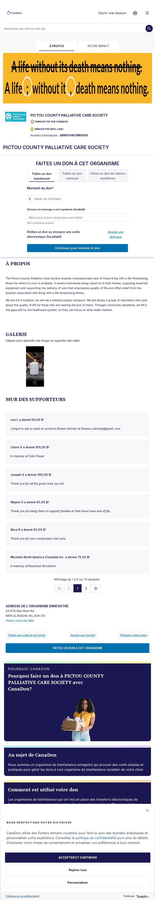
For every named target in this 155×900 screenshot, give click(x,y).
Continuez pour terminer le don (77, 248)
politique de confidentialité (95, 838)
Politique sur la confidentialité (22, 896)
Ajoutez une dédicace (115, 234)
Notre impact (98, 46)
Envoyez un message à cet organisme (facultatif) (56, 209)
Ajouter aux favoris (82, 635)
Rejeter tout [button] (78, 870)
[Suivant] (86, 588)
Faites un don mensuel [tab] (72, 176)
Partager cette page (133, 635)
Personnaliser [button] (77, 882)
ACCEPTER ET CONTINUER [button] (78, 857)
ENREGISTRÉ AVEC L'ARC (49, 129)
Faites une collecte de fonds (26, 635)
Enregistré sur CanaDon (51, 121)
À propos (56, 46)
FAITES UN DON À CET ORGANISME (77, 648)
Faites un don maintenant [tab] (41, 176)
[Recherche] (149, 28)
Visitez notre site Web (20, 620)
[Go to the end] (96, 588)
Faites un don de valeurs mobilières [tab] (108, 176)
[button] (147, 810)
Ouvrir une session (112, 13)
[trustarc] (142, 896)
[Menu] (147, 13)
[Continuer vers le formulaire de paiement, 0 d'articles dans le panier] (136, 13)
